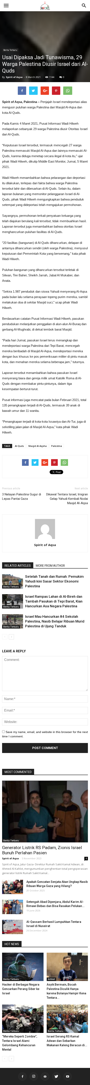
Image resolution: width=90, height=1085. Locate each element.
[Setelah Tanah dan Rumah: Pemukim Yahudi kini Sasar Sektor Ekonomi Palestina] (12, 581)
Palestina (56, 445)
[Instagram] (34, 1076)
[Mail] (45, 1076)
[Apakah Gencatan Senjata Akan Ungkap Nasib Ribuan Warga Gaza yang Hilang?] (12, 887)
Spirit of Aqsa (14, 77)
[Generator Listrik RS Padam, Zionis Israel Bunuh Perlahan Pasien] (45, 811)
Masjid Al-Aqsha (37, 445)
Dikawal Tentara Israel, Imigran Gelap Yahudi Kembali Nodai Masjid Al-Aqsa (67, 498)
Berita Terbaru (10, 50)
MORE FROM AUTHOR (50, 565)
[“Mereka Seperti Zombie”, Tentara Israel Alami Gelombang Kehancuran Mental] (23, 1019)
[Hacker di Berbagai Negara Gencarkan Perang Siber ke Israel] (23, 967)
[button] (84, 5)
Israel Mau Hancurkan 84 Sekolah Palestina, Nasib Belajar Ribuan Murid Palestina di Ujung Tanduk (54, 621)
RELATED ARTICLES (18, 565)
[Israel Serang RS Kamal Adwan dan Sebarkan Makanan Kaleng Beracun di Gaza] (67, 1019)
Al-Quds (19, 445)
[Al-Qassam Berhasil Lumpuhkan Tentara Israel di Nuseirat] (12, 927)
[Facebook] (22, 1076)
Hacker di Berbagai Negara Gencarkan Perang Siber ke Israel (20, 989)
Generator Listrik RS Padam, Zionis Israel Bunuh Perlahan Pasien (42, 850)
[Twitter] (56, 1076)
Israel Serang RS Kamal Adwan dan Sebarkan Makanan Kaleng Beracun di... (67, 1041)
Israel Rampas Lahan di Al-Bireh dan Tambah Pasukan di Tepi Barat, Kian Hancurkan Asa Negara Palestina (53, 601)
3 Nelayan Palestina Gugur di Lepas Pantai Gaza (21, 496)
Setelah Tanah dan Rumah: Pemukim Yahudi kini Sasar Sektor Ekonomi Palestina (54, 581)
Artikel (51, 979)
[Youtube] (67, 1076)
